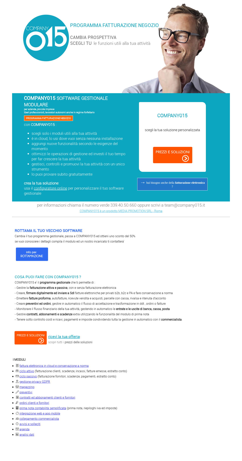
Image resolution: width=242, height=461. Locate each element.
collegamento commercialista (39, 419)
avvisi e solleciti (29, 424)
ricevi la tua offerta (64, 336)
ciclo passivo (28, 376)
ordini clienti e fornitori (34, 403)
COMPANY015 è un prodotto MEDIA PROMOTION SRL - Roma (121, 211)
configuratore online (50, 188)
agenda (24, 429)
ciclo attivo (26, 371)
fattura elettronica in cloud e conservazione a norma (54, 366)
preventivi (25, 392)
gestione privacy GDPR (34, 382)
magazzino (26, 387)
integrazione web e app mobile (39, 413)
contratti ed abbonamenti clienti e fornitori (47, 397)
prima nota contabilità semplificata (42, 408)
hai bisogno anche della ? (172, 183)
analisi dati (26, 434)
